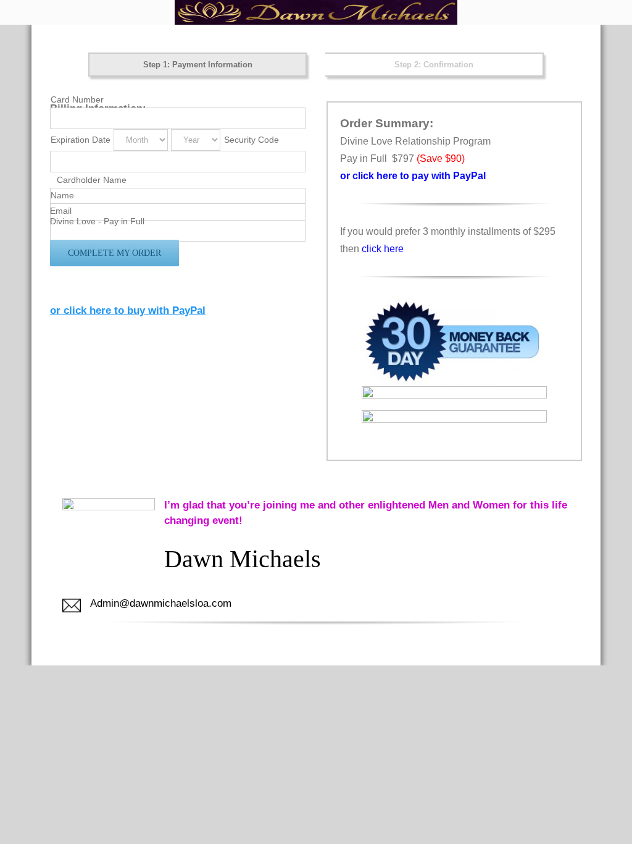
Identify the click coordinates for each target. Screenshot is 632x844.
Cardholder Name (92, 180)
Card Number (77, 99)
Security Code (251, 140)
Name (62, 195)
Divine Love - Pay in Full (97, 221)
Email (61, 211)
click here (383, 248)
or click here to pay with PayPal (413, 176)
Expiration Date (80, 140)
